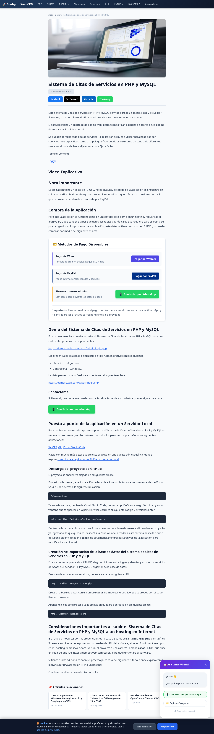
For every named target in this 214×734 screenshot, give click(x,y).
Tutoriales (79, 4)
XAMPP (52, 447)
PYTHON (118, 4)
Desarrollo (95, 4)
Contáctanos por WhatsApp (72, 409)
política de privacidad (48, 729)
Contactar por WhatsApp (137, 294)
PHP (107, 4)
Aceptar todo (167, 726)
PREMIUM (64, 4)
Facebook (55, 99)
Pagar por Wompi (145, 259)
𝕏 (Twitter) (72, 99)
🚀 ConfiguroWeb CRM (18, 4)
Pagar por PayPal (145, 276)
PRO (40, 4)
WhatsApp (104, 99)
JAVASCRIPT (134, 4)
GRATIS (50, 4)
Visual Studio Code (74, 447)
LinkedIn (89, 99)
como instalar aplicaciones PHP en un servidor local (88, 459)
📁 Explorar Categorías (177, 703)
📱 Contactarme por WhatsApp (183, 694)
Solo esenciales (145, 726)
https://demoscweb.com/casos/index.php (73, 382)
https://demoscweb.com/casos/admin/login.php (77, 348)
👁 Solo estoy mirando (185, 711)
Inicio (50, 14)
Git (60, 447)
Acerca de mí (151, 4)
